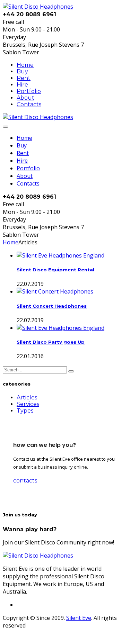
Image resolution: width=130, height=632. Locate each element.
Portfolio (29, 91)
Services (28, 404)
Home (25, 65)
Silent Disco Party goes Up (51, 342)
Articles (27, 397)
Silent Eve (78, 618)
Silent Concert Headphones (52, 306)
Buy (22, 71)
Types (25, 410)
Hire (22, 84)
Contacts (29, 104)
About (25, 97)
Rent (24, 78)
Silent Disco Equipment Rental (55, 269)
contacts (25, 480)
